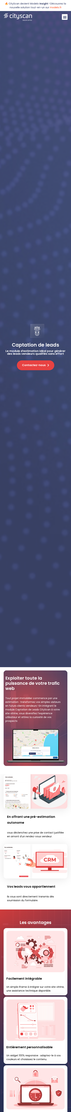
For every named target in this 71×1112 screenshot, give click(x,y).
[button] (65, 17)
